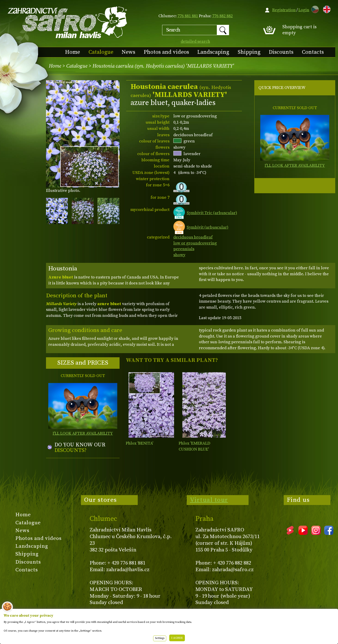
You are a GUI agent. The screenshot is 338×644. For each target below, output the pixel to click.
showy (179, 255)
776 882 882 (222, 16)
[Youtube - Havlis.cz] (303, 533)
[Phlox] (151, 405)
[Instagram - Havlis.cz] (315, 533)
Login (303, 10)
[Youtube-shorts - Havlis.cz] (290, 533)
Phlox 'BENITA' (139, 443)
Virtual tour (209, 500)
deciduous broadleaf (193, 237)
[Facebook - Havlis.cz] (328, 533)
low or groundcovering (195, 243)
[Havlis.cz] (68, 22)
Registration (284, 10)
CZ (313, 8)
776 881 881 (188, 16)
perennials (183, 249)
